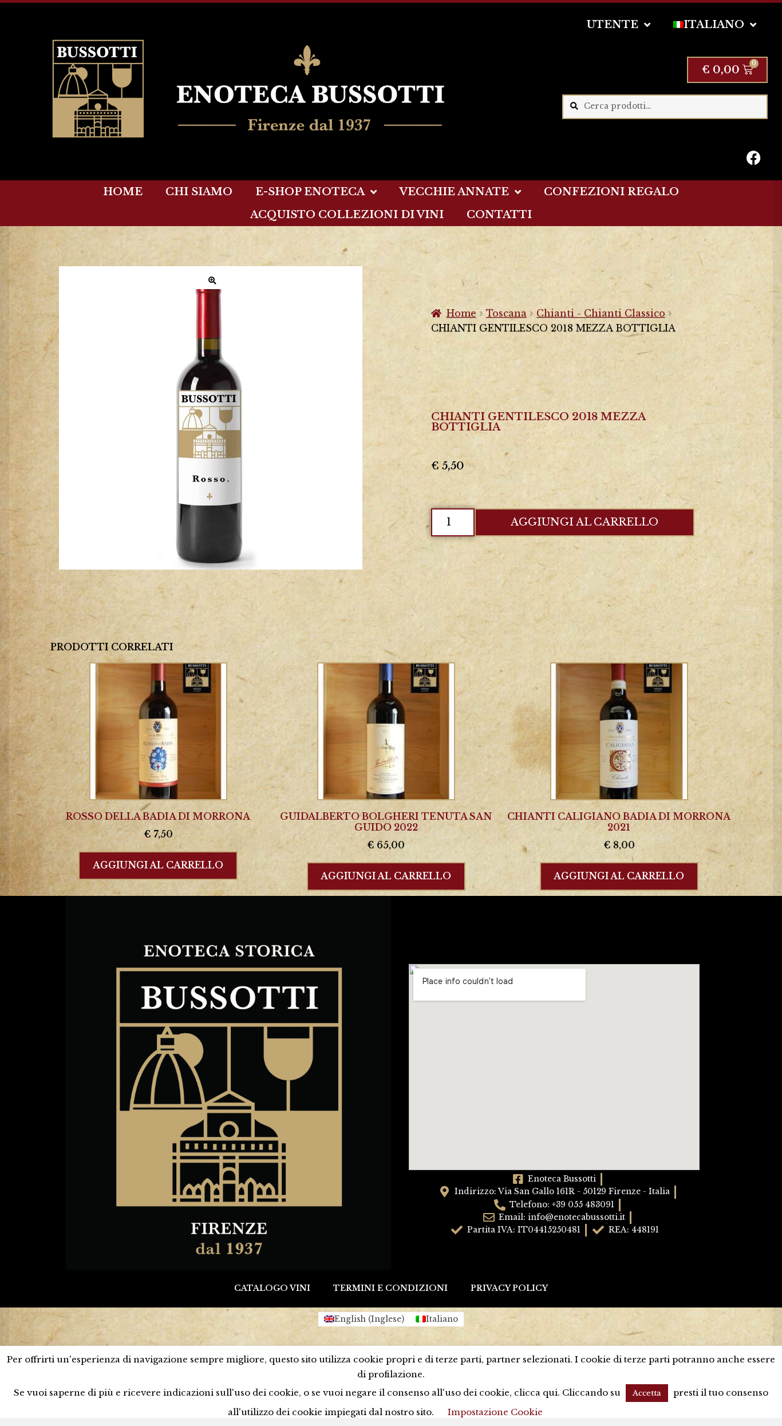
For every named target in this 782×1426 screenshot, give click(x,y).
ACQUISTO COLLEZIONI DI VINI (347, 214)
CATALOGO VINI (272, 1288)
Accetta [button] (647, 1393)
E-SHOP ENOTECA (310, 191)
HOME (123, 191)
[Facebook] (753, 157)
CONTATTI (499, 214)
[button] (212, 281)
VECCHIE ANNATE (454, 191)
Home (461, 313)
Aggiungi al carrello (584, 522)
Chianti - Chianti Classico (600, 313)
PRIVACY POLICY (509, 1288)
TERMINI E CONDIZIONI (390, 1288)
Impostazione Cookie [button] (495, 1412)
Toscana (506, 313)
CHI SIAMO (198, 191)
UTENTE (612, 24)
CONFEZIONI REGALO (611, 191)
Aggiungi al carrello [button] (158, 865)
